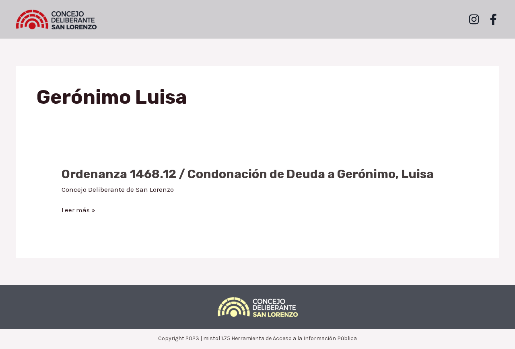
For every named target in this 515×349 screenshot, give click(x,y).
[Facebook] (493, 19)
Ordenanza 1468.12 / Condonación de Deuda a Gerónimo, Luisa (248, 174)
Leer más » (78, 210)
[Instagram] (474, 19)
